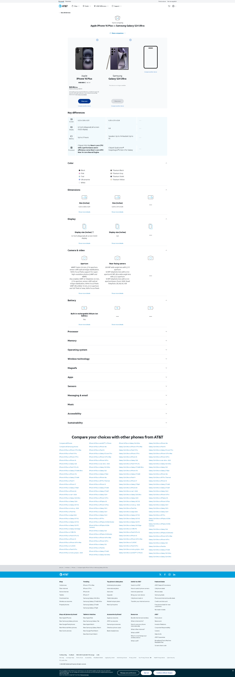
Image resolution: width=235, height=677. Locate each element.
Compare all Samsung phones (68, 447)
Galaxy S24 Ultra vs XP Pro (157, 515)
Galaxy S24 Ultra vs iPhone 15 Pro (159, 494)
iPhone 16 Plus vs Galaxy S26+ (68, 501)
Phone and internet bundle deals (165, 598)
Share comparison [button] (118, 33)
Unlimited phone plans (114, 585)
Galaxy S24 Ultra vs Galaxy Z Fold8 (129, 474)
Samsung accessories (114, 624)
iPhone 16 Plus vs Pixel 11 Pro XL (69, 467)
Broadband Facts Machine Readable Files (163, 641)
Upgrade (109, 595)
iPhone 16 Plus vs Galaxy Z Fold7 (99, 491)
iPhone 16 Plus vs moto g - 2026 (69, 508)
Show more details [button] (84, 212)
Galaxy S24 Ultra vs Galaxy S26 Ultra (130, 494)
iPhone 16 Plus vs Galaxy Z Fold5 (99, 488)
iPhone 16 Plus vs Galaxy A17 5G (69, 518)
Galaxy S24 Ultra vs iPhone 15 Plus (159, 501)
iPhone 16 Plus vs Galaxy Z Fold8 (69, 477)
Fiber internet (63, 588)
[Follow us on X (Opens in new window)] (160, 574)
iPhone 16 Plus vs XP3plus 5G (98, 501)
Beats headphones (113, 631)
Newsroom (158, 621)
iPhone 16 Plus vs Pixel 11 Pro (68, 453)
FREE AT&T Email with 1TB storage (85, 655)
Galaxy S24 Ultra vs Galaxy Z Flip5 (159, 470)
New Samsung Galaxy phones (68, 621)
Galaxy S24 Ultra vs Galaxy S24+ (159, 491)
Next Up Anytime (112, 604)
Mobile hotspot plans (113, 601)
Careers (157, 631)
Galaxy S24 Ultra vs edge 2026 (128, 512)
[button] (93, 232)
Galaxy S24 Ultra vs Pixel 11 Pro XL (129, 464)
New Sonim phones (65, 631)
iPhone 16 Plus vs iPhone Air (67, 491)
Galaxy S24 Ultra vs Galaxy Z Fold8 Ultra (131, 467)
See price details (82, 94)
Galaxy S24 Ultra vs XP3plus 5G (158, 498)
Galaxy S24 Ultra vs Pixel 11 (127, 477)
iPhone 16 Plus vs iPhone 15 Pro (98, 498)
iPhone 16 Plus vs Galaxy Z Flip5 (98, 474)
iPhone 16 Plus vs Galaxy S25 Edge (69, 529)
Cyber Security (171, 657)
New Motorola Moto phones (68, 627)
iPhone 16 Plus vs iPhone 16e (98, 447)
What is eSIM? (135, 632)
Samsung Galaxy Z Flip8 (90, 608)
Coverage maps (70, 657)
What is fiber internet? (138, 629)
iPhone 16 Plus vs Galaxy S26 (68, 464)
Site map (61, 657)
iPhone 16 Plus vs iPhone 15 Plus (99, 505)
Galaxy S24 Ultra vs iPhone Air (128, 488)
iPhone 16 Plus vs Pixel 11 (66, 481)
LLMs (98, 655)
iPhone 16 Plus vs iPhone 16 (67, 460)
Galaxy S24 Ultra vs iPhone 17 (128, 481)
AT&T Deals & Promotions (163, 585)
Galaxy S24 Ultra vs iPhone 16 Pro (159, 457)
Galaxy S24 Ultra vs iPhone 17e (128, 470)
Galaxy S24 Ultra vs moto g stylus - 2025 (131, 549)
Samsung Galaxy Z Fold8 (91, 604)
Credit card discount (161, 601)
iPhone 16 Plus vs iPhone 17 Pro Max (70, 450)
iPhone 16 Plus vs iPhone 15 (67, 539)
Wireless (67, 567)
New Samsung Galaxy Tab (91, 621)
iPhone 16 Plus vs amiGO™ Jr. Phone (100, 443)
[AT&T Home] (63, 6)
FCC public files (63, 660)
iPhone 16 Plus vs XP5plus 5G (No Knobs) (101, 522)
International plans (113, 588)
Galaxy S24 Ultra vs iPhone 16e (158, 443)
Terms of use (79, 657)
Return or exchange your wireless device (139, 636)
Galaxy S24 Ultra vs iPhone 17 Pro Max (130, 447)
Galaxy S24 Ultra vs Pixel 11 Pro (128, 450)
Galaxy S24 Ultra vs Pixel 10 (157, 447)
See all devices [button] (65, 13)
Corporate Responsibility (162, 627)
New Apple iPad (88, 618)
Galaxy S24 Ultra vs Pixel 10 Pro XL (129, 532)
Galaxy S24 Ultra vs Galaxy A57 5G (129, 501)
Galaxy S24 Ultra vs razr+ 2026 (128, 491)
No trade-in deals (160, 609)
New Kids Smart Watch (90, 634)
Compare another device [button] (150, 72)
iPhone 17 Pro (87, 588)
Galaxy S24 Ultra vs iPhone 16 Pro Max (130, 539)
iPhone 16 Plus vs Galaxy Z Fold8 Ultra (70, 470)
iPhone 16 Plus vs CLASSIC (67, 546)
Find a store (162, 1)
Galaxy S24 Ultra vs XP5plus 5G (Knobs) (161, 533)
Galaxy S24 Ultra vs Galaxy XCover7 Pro (161, 450)
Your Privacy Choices (144, 657)
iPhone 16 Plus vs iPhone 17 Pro (68, 457)
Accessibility (88, 657)
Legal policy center (110, 657)
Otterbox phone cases (114, 627)
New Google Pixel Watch (90, 631)
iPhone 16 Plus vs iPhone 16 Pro (98, 460)
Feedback (71, 655)
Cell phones (63, 585)
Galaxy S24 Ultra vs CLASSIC (128, 542)
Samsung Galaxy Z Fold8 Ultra (92, 601)
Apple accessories (112, 618)
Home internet (64, 592)
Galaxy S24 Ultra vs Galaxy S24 (158, 529)
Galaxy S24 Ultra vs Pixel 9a (157, 546)
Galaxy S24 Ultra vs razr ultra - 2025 (160, 460)
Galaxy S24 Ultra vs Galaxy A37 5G (129, 518)
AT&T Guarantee (160, 637)
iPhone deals (159, 592)
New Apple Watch (88, 624)
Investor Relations (160, 624)
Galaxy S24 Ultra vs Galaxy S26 (128, 460)
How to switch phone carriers (140, 588)
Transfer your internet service (140, 601)
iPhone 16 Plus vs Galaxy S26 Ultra (69, 498)
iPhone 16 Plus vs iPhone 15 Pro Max (100, 457)
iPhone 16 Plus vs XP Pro (96, 518)
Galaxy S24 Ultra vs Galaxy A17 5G (129, 515)
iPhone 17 (86, 595)
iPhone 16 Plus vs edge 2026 (68, 515)
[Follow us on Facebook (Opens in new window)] (164, 574)
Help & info (158, 634)
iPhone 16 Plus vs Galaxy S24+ (98, 494)
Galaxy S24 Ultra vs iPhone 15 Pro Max (160, 453)
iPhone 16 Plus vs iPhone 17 (67, 484)
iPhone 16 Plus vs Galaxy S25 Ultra (99, 467)
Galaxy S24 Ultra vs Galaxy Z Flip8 (129, 484)
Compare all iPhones (65, 443)
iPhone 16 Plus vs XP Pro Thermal (99, 481)
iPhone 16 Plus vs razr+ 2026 (68, 494)
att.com (61, 567)
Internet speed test (137, 592)
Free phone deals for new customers (162, 605)
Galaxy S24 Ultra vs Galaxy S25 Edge (130, 525)
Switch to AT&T (136, 585)
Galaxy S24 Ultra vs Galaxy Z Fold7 (159, 488)
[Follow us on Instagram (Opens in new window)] (169, 574)
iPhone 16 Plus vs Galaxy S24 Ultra (129, 443)
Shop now (84, 101)
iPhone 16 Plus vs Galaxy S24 (98, 531)
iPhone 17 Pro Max (88, 585)
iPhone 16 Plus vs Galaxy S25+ (98, 508)
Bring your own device (138, 595)
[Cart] (169, 6)
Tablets (61, 595)
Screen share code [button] (160, 645)
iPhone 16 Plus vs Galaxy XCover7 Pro (100, 453)
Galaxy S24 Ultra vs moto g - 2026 (129, 505)
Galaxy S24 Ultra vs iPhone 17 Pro (129, 453)
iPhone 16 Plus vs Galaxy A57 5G (69, 505)
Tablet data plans (112, 598)
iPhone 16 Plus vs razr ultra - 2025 (99, 464)
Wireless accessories (65, 601)
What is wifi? (135, 641)
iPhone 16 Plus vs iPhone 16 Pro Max (70, 542)
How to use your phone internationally (138, 625)
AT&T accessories (112, 621)
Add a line (110, 592)
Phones (73, 567)
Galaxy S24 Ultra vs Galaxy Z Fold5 (159, 484)
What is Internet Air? (137, 621)
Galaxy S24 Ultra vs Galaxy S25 (158, 467)
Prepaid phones (64, 604)
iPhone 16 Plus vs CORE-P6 (67, 532)
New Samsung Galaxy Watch (92, 627)
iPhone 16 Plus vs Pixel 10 (96, 450)
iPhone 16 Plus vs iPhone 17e (68, 474)
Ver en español (171, 1)
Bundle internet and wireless (140, 618)
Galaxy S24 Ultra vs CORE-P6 (128, 529)
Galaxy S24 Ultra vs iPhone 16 (128, 457)
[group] (69, 582)
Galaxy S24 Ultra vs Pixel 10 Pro (128, 546)
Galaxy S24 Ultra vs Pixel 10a (127, 508)
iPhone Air (86, 592)
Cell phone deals (160, 588)
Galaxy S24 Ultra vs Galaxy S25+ (159, 505)
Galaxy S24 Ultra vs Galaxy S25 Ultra (160, 464)
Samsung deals (159, 595)
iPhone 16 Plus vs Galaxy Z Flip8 (69, 488)
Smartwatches (64, 598)
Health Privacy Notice (159, 657)
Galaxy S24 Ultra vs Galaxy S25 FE (129, 522)
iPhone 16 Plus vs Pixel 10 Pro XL (69, 535)
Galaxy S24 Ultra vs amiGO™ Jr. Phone (130, 553)
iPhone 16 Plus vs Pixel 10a (67, 512)
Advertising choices (122, 657)
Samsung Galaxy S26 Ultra (91, 598)
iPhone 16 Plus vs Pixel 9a (97, 548)
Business (68, 1)
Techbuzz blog (63, 655)
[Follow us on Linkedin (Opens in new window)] (174, 574)
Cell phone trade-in (137, 598)
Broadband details (98, 657)
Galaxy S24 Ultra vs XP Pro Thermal (160, 477)
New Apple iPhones (65, 618)
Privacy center (132, 657)
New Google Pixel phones (67, 624)
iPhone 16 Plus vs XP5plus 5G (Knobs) (100, 534)
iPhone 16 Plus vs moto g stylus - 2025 (71, 553)
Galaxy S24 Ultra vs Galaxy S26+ (129, 498)
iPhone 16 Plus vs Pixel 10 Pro (68, 549)
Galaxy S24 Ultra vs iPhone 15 (128, 535)
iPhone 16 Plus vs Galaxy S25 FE (69, 525)
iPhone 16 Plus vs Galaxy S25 (98, 470)
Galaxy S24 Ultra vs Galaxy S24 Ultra (160, 556)
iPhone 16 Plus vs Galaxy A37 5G (69, 522)
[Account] (174, 6)
